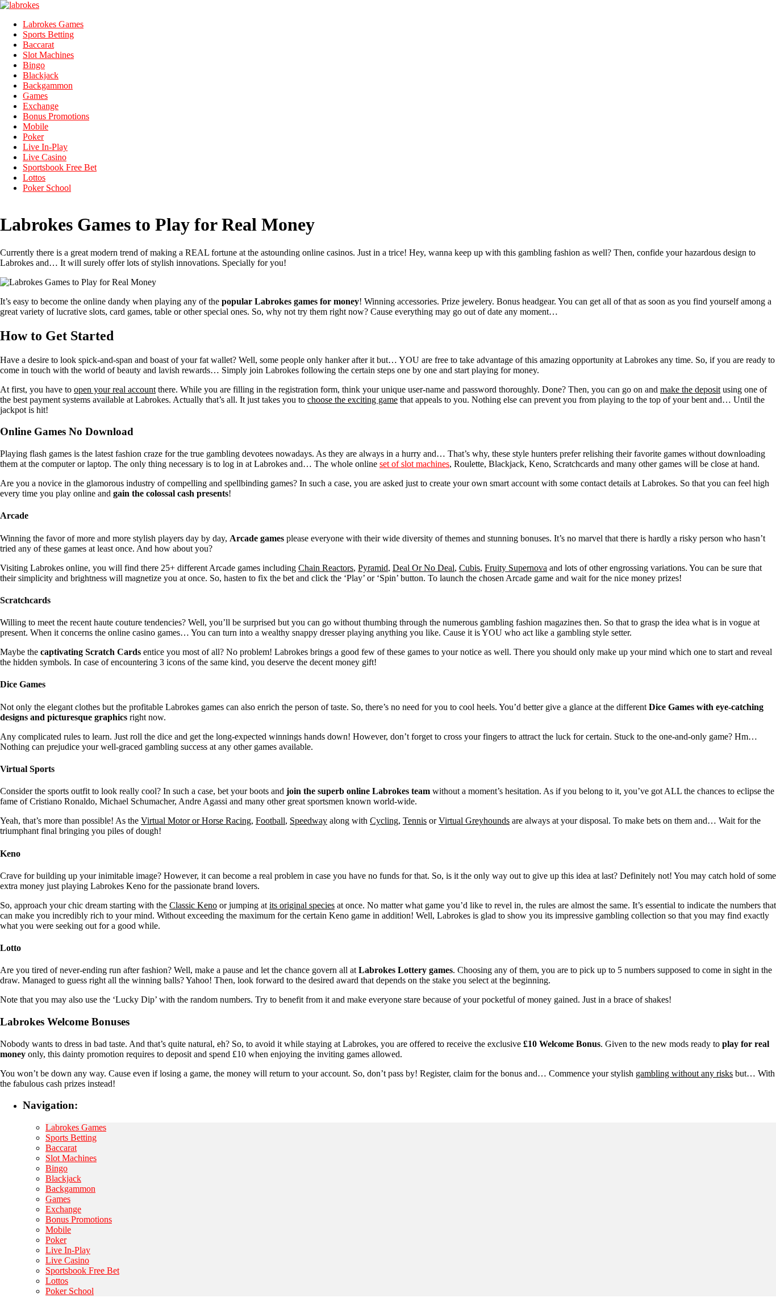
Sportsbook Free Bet (60, 167)
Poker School (47, 188)
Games (35, 96)
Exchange (41, 106)
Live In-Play (45, 147)
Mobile (35, 126)
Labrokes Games (53, 24)
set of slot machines (414, 464)
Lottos (34, 177)
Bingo (34, 65)
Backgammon (48, 85)
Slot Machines (48, 55)
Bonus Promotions (56, 116)
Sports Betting (48, 34)
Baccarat (38, 44)
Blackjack (41, 75)
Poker (33, 136)
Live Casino (44, 157)
